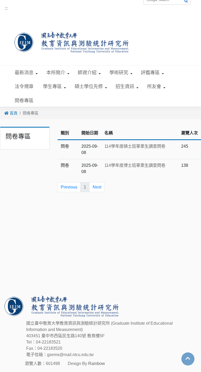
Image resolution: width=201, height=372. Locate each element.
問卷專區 (24, 100)
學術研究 (118, 72)
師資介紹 (87, 72)
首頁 (13, 113)
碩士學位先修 (89, 86)
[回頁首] (188, 358)
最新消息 (24, 72)
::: (6, 8)
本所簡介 (55, 72)
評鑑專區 (150, 72)
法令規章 (24, 86)
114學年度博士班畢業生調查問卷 (134, 165)
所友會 (154, 86)
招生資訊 (124, 86)
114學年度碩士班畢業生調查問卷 (134, 146)
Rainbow (96, 363)
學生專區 (52, 86)
